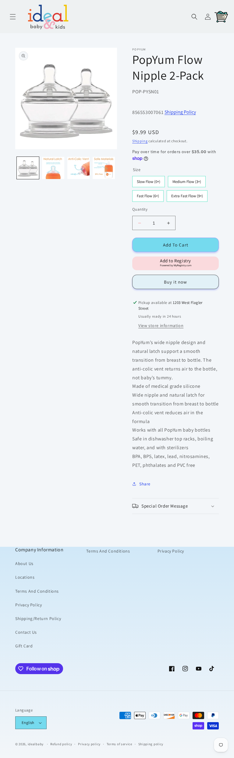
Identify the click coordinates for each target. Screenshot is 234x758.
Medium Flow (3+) (187, 180)
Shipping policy (151, 744)
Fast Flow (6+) (148, 194)
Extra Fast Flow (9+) (187, 194)
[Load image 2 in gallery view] (53, 168)
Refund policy (61, 744)
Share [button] (145, 484)
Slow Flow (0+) (149, 180)
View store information (160, 325)
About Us (24, 563)
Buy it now (175, 282)
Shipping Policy (180, 112)
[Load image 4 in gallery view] (104, 168)
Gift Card (24, 646)
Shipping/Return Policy (38, 618)
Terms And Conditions (37, 591)
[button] (13, 16)
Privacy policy (89, 744)
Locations (24, 577)
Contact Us (26, 632)
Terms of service (119, 744)
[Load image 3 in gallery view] (78, 168)
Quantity (139, 209)
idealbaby (36, 744)
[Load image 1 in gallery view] (28, 168)
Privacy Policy (28, 605)
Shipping (140, 141)
